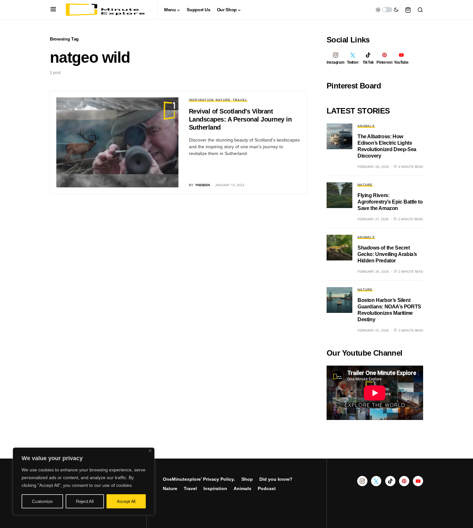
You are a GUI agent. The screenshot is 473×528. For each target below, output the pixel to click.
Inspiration (201, 100)
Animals (366, 126)
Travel (240, 100)
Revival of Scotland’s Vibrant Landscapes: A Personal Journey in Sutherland (240, 119)
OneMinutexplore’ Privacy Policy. (199, 479)
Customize (42, 501)
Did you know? (275, 479)
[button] (53, 10)
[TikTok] (390, 481)
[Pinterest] (404, 481)
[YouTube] (418, 481)
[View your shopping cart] (408, 10)
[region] (83, 481)
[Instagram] (362, 481)
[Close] (150, 450)
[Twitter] (376, 481)
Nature (223, 100)
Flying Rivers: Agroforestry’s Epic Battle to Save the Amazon (389, 202)
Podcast (267, 488)
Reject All (85, 501)
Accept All (126, 501)
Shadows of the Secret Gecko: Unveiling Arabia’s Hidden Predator (387, 254)
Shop (247, 479)
